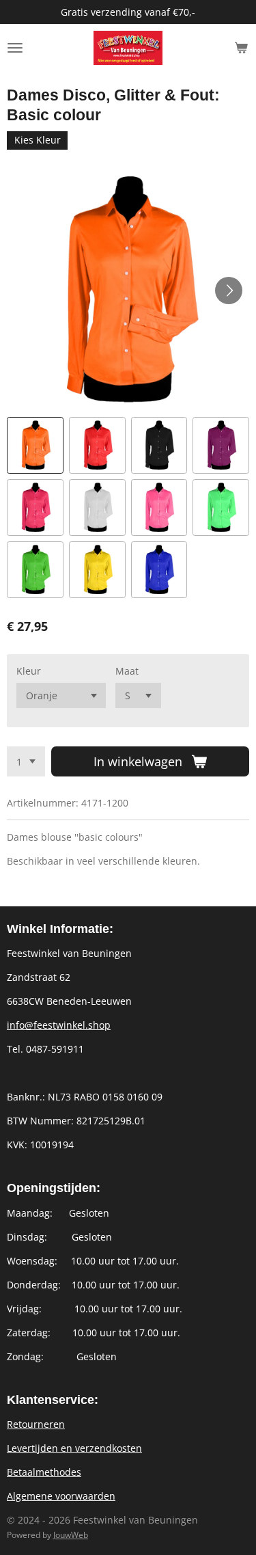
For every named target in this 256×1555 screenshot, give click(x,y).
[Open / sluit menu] (15, 48)
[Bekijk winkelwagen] (241, 48)
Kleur (28, 670)
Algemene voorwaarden (61, 1495)
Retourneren (36, 1424)
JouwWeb (70, 1535)
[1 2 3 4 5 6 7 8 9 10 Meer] (26, 761)
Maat (127, 670)
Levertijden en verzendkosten (74, 1448)
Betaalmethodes (44, 1471)
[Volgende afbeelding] (228, 290)
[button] (35, 445)
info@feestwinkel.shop (59, 1024)
